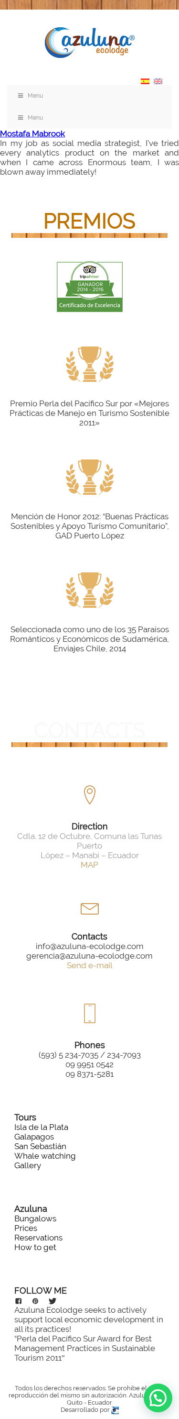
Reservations (38, 1237)
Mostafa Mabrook (32, 133)
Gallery (27, 1165)
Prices (25, 1228)
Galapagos (34, 1136)
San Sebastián (40, 1146)
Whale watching (45, 1156)
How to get (35, 1247)
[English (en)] (158, 80)
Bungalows (35, 1218)
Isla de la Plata (41, 1127)
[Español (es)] (145, 80)
